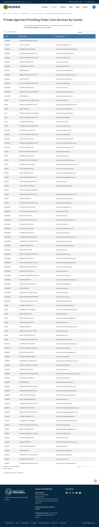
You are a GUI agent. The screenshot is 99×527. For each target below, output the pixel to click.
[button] (94, 7)
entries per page (12, 31)
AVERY (6, 117)
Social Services (16, 13)
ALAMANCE (7, 40)
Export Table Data (7, 468)
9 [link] (91, 466)
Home (4, 13)
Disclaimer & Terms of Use (44, 523)
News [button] (70, 7)
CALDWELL (7, 416)
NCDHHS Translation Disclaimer (76, 2)
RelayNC (40, 515)
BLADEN (7, 173)
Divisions (9, 13)
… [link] (89, 466)
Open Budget (63, 523)
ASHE (6, 113)
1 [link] (79, 467)
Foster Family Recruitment (37, 13)
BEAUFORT (7, 130)
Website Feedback (25, 523)
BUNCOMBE (8, 245)
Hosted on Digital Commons (89, 523)
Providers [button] (62, 7)
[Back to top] (95, 481)
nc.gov (17, 523)
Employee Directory (9, 523)
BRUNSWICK (8, 207)
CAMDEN (7, 459)
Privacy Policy (55, 523)
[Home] (11, 5)
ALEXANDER (8, 83)
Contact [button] (85, 7)
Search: (80, 32)
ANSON (6, 100)
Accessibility (33, 523)
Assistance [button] (45, 7)
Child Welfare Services (25, 13)
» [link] (94, 466)
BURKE (6, 305)
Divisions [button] (53, 7)
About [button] (77, 7)
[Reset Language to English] (86, 2)
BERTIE (6, 152)
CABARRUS (7, 344)
